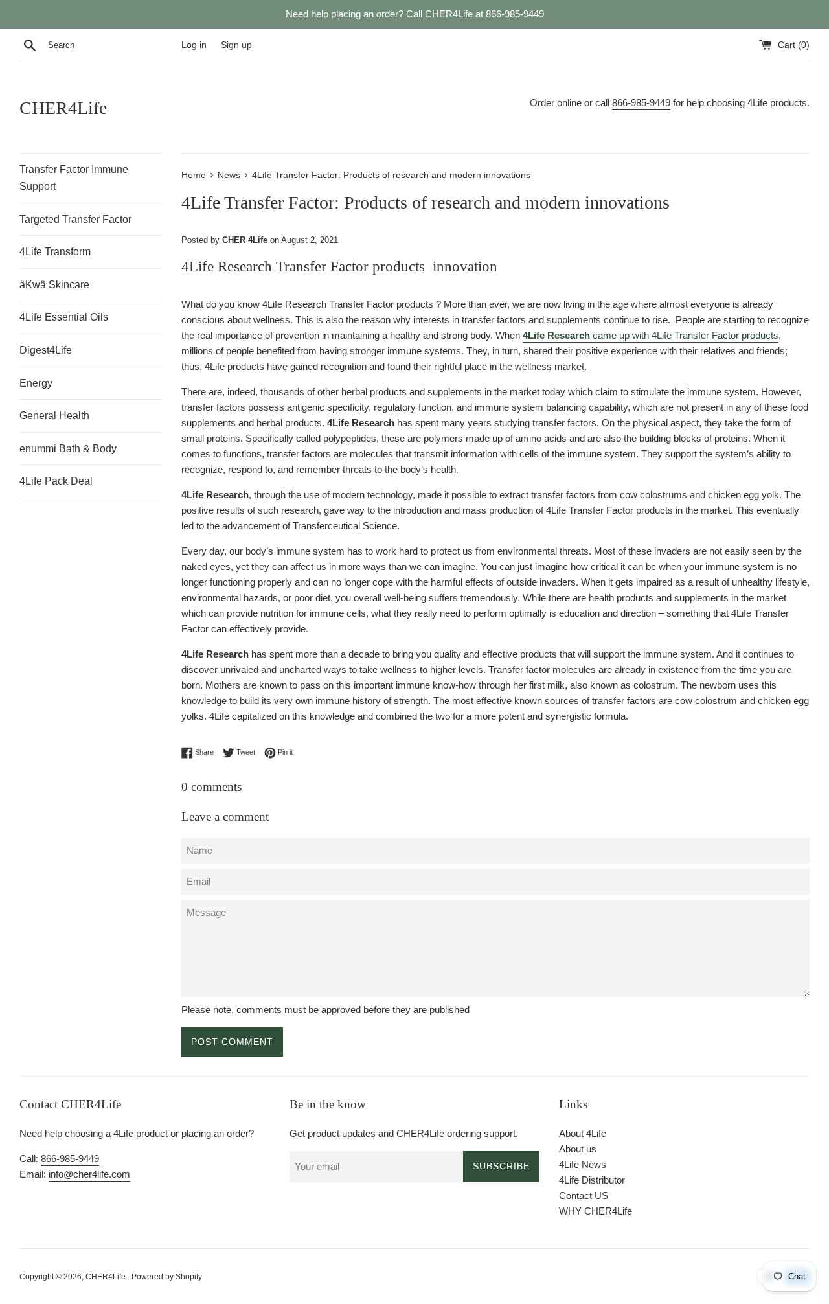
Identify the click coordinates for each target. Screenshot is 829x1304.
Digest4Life (45, 350)
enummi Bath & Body (68, 448)
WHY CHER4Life (595, 1211)
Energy (35, 383)
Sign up (236, 45)
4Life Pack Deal (56, 480)
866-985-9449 (641, 102)
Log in (194, 45)
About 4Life (582, 1133)
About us (577, 1148)
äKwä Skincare (54, 284)
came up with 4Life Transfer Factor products (650, 335)
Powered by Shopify (166, 1276)
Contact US (583, 1195)
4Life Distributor (592, 1179)
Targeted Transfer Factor (75, 219)
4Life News (582, 1164)
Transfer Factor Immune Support (73, 178)
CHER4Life (63, 108)
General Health (54, 415)
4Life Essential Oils (63, 317)
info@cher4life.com (89, 1174)
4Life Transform (55, 251)
